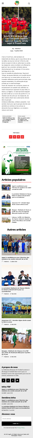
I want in (15, 423)
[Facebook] (10, 137)
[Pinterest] (18, 137)
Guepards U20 (22, 33)
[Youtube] (17, 380)
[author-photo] (3, 261)
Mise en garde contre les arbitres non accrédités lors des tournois (24, 120)
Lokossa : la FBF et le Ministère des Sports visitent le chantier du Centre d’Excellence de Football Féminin (21, 219)
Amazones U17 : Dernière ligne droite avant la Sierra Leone (21, 203)
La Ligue (4, 393)
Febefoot (17, 48)
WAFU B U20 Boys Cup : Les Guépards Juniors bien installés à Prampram (9, 120)
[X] (14, 137)
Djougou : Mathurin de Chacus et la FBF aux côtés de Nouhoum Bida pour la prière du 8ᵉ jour (21, 211)
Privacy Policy (20, 427)
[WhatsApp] (22, 137)
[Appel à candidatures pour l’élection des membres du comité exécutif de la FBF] (6, 187)
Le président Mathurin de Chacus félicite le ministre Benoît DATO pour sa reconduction (21, 195)
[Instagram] (8, 380)
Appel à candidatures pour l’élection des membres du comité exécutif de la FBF (21, 187)
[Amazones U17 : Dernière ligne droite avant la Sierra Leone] (6, 203)
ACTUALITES (10, 33)
